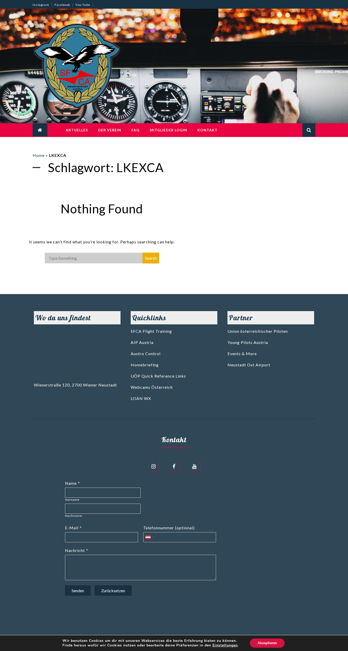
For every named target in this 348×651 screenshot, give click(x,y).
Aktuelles (77, 130)
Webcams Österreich (152, 387)
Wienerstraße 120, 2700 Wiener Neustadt (75, 384)
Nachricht (75, 550)
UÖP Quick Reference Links (158, 375)
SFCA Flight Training (151, 331)
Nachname (73, 516)
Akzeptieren (267, 643)
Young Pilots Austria (247, 342)
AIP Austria (142, 342)
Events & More (242, 353)
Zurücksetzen (113, 590)
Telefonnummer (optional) (169, 527)
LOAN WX (141, 398)
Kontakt (207, 130)
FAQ (135, 130)
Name (71, 483)
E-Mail (71, 527)
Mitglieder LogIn (168, 130)
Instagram (41, 5)
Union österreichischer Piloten (257, 331)
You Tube (82, 5)
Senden (78, 590)
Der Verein (109, 130)
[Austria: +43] (149, 537)
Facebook (62, 5)
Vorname (72, 500)
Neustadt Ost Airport (248, 364)
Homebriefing (145, 364)
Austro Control (145, 353)
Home (39, 155)
